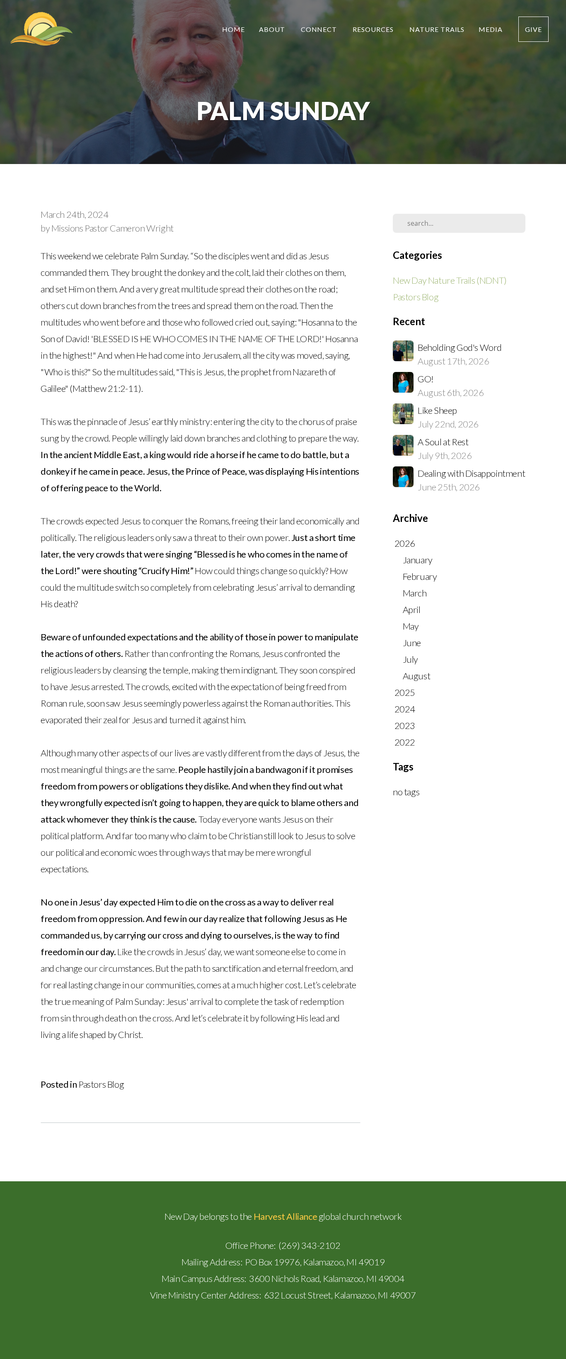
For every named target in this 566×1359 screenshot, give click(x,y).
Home (233, 29)
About (273, 29)
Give (533, 29)
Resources (374, 29)
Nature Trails (436, 29)
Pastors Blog (101, 1084)
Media (491, 29)
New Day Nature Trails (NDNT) (450, 280)
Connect (320, 29)
